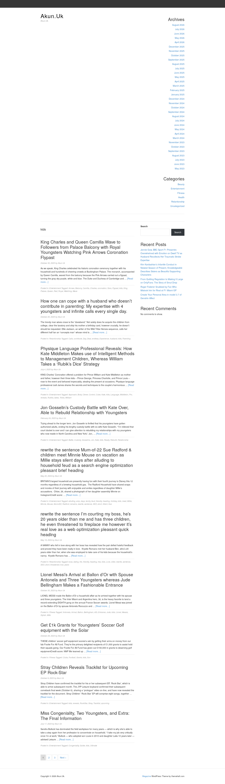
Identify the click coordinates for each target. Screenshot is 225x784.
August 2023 (178, 155)
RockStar (83, 703)
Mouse (50, 504)
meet (124, 501)
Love (108, 561)
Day (84, 338)
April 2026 (179, 42)
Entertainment (177, 188)
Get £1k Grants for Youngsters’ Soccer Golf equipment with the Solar (82, 627)
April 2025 (179, 81)
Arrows (71, 288)
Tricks (62, 397)
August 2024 (178, 116)
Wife (49, 615)
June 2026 (179, 33)
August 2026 (178, 24)
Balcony (78, 288)
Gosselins (86, 440)
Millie (129, 501)
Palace (43, 291)
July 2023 (179, 159)
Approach (73, 394)
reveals (44, 397)
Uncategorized (177, 206)
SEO (95, 504)
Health (181, 197)
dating (76, 561)
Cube (98, 394)
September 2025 (176, 59)
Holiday (114, 501)
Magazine (146, 776)
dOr (95, 612)
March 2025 (178, 85)
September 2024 (176, 111)
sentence (88, 504)
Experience (104, 338)
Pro (130, 394)
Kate (103, 394)
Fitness (180, 193)
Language (115, 394)
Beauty (181, 184)
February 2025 (177, 90)
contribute (78, 338)
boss (71, 561)
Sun (88, 657)
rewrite (80, 504)
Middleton (124, 394)
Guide (82, 745)
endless (95, 338)
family (88, 501)
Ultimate (93, 745)
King (125, 288)
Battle (71, 440)
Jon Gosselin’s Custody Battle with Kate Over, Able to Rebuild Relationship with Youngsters (85, 410)
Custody (77, 440)
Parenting (126, 338)
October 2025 (177, 55)
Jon (92, 440)
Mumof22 (58, 504)
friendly (99, 501)
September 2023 (176, 151)
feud (93, 501)
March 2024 (178, 137)
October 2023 (177, 146)
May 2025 (179, 76)
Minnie (43, 504)
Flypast (115, 288)
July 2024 (179, 120)
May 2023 (179, 168)
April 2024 (179, 133)
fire (81, 561)
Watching (68, 291)
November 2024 (176, 103)
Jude (109, 612)
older (113, 561)
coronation (102, 288)
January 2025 (177, 94)
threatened (54, 564)
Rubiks (50, 397)
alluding (72, 501)
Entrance (102, 612)
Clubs (65, 657)
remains (73, 504)
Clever (85, 394)
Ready (106, 440)
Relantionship (177, 201)
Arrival (74, 612)
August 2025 (178, 63)
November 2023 (176, 142)
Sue (110, 504)
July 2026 (179, 29)
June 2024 (179, 124)
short (100, 504)
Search (144, 226)
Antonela (66, 612)
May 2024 (179, 129)
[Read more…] (100, 332)
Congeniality (74, 745)
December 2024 (176, 98)
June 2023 (179, 164)
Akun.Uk (52, 16)
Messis (125, 612)
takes (56, 397)
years (66, 564)
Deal (89, 338)
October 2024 (177, 107)
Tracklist (96, 703)
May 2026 (179, 37)
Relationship (123, 440)
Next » (63, 757)
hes (99, 561)
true (62, 564)
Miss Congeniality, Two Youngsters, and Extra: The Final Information (85, 715)
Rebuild (113, 440)
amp (78, 501)
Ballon (80, 612)
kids (121, 288)
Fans (109, 288)
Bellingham (88, 612)
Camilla (86, 288)
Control (92, 394)
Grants (79, 657)
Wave (75, 291)
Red (55, 291)
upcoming (105, 703)
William (68, 397)
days (83, 501)
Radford (65, 504)
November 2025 (176, 50)
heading (106, 501)
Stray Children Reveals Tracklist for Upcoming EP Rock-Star (84, 669)
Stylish (43, 615)
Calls (71, 338)
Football (72, 657)
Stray (90, 703)
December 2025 (176, 46)
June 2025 (179, 72)
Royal (60, 291)
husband (113, 338)
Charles (93, 288)
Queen (50, 291)
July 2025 (179, 68)
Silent (105, 504)
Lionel (118, 612)
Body (80, 394)
